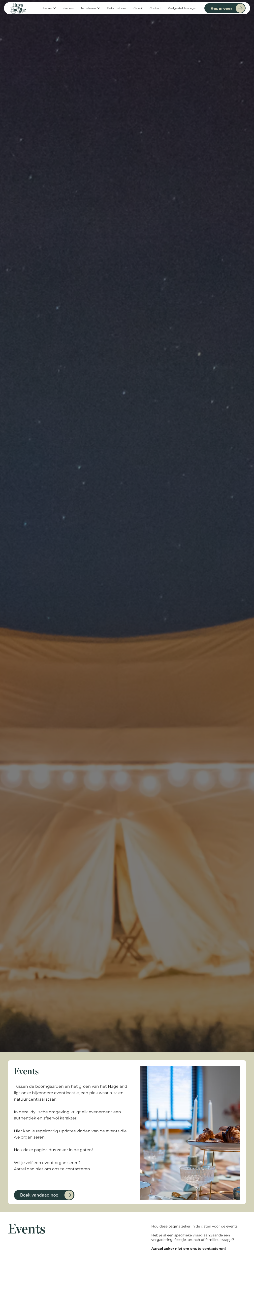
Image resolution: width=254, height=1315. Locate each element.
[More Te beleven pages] (98, 8)
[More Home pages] (54, 8)
